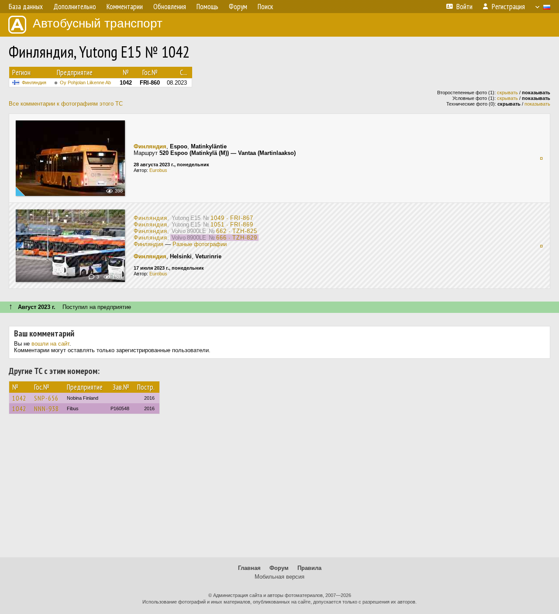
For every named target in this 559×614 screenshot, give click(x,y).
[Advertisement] (279, 490)
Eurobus (158, 170)
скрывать (507, 92)
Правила (309, 568)
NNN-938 (46, 408)
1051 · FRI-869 (231, 224)
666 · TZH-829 (236, 237)
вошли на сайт (50, 343)
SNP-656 (46, 398)
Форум (279, 568)
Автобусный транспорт (97, 23)
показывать (537, 103)
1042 (19, 398)
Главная (249, 568)
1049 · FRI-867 (231, 218)
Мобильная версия (279, 576)
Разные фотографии (200, 244)
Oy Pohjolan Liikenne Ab (85, 82)
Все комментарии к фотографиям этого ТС (66, 103)
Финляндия (34, 82)
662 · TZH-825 (236, 231)
